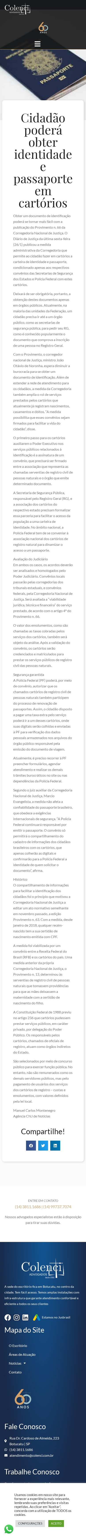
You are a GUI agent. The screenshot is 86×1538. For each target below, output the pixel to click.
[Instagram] (16, 1317)
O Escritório (18, 1346)
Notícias (15, 1363)
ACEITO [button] (56, 1523)
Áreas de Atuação (22, 1354)
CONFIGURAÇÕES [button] (30, 1523)
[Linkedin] (25, 1317)
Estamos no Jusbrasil (56, 1317)
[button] (31, 1146)
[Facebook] (7, 1317)
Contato (15, 1372)
